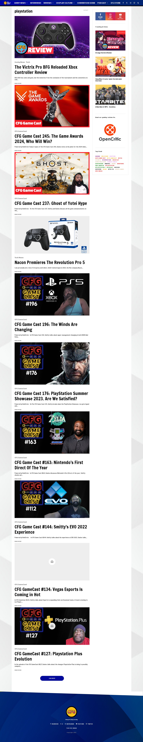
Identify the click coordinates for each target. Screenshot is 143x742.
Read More (18, 83)
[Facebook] (123, 2)
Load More (52, 678)
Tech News (19, 258)
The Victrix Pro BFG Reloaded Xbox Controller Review (46, 69)
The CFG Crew (71, 728)
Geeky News (20, 3)
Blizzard (105, 156)
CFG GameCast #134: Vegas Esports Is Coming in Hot (49, 592)
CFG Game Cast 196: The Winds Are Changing (46, 327)
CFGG (120, 158)
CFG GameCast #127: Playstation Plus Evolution (48, 656)
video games (120, 169)
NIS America (100, 165)
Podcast (101, 3)
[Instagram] (130, 2)
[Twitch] (134, 2)
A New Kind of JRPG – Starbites (105, 107)
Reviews (48, 3)
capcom (113, 156)
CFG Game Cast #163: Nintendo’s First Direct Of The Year (49, 465)
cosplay (116, 160)
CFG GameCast (21, 131)
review (117, 167)
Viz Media (99, 171)
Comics (98, 160)
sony (105, 169)
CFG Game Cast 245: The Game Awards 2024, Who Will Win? (49, 138)
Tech (28, 62)
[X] (127, 2)
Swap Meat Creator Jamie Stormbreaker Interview (108, 80)
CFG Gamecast (112, 158)
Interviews (35, 3)
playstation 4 (100, 167)
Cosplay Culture (64, 3)
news (114, 163)
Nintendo (121, 163)
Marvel (108, 163)
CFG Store (116, 3)
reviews (98, 169)
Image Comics (112, 161)
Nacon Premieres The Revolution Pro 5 (50, 262)
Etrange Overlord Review (103, 53)
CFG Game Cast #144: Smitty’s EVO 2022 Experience (51, 529)
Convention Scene (86, 3)
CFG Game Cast (101, 158)
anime (98, 156)
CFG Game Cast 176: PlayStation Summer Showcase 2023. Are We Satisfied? (51, 396)
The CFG (111, 169)
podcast (110, 167)
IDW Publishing (101, 161)
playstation (110, 165)
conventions (107, 160)
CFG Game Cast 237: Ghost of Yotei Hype (51, 203)
